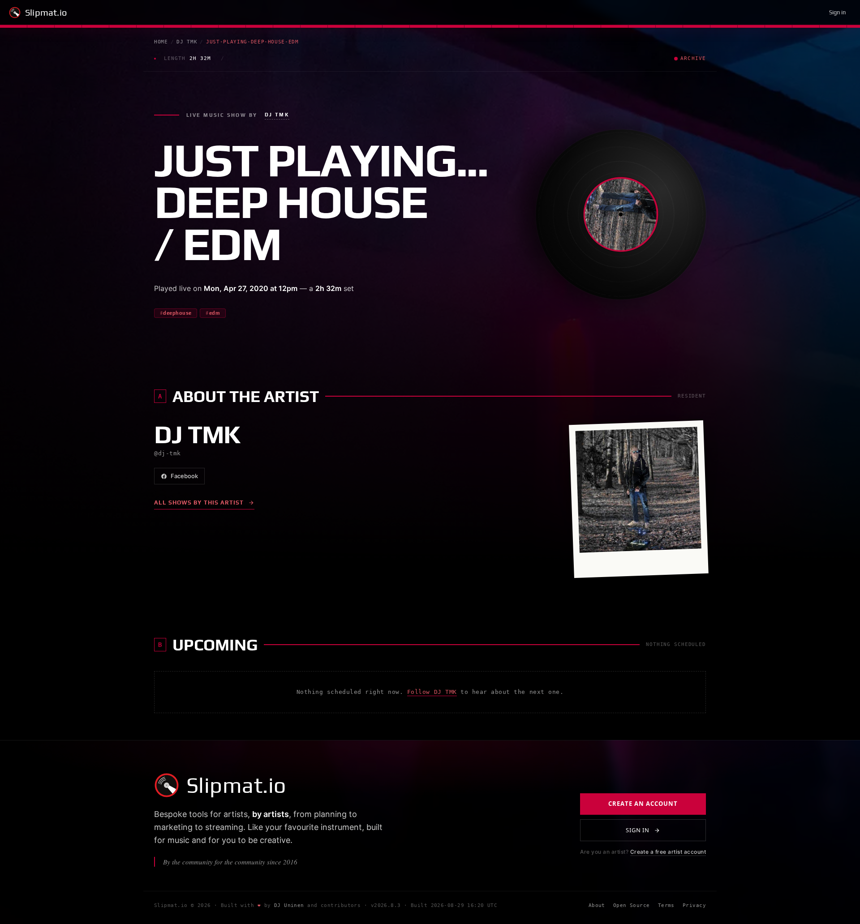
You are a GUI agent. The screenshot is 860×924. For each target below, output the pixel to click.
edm (214, 313)
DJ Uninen (289, 906)
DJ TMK (186, 42)
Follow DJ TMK (432, 692)
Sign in (837, 12)
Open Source (631, 906)
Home (161, 42)
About (597, 906)
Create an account (643, 804)
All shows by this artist (199, 502)
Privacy (694, 906)
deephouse (177, 313)
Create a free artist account (668, 852)
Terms (666, 906)
